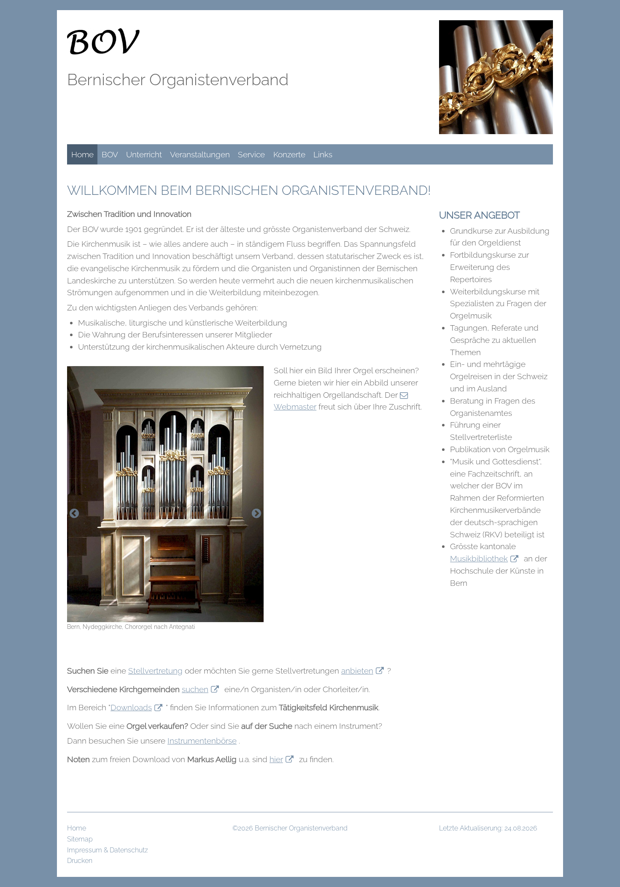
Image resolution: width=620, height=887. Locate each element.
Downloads (131, 707)
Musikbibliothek (479, 558)
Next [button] (256, 513)
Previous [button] (74, 513)
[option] (165, 498)
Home (82, 154)
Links (322, 154)
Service (251, 154)
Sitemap (80, 839)
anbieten (357, 670)
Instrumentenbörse (202, 740)
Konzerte (289, 154)
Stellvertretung (155, 670)
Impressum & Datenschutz (107, 850)
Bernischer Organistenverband (177, 79)
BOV (110, 154)
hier (276, 759)
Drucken (79, 861)
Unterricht (144, 154)
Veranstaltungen (200, 154)
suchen (195, 689)
